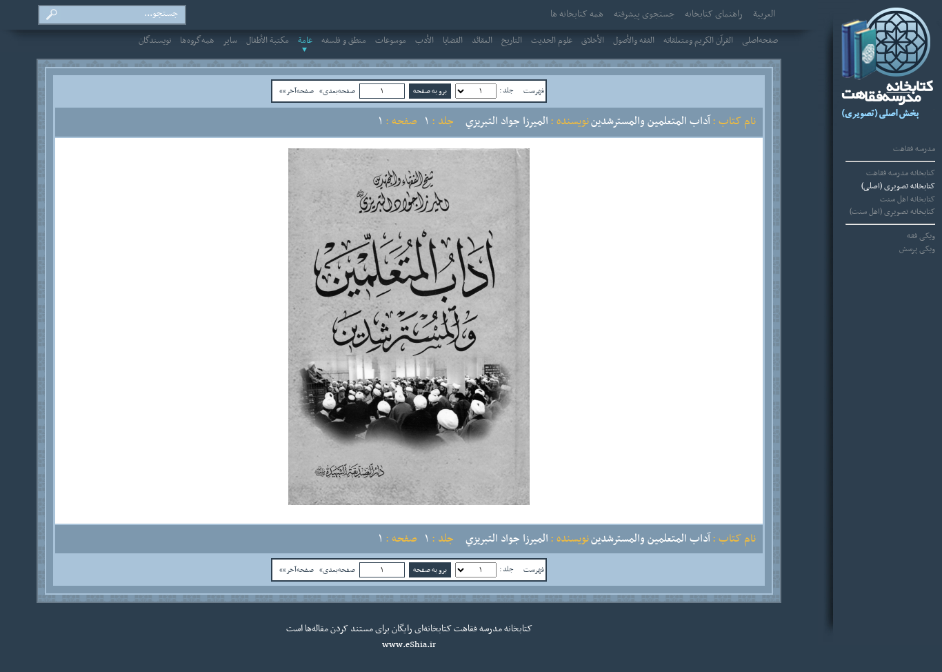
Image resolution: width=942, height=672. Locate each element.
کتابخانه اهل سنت (907, 199)
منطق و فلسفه (343, 40)
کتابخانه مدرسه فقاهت (900, 173)
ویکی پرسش (917, 249)
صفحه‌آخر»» (296, 91)
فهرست (533, 91)
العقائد (482, 40)
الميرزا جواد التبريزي (506, 121)
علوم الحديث (551, 40)
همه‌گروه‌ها (197, 40)
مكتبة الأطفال (267, 40)
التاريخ (511, 40)
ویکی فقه (921, 236)
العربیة (764, 14)
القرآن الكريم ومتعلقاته (698, 40)
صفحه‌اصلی (760, 40)
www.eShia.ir (409, 645)
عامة (305, 40)
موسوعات (390, 40)
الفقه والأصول (633, 40)
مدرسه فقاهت (914, 149)
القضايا (453, 40)
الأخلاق (592, 40)
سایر (230, 40)
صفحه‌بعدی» (337, 91)
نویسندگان (155, 40)
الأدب (424, 40)
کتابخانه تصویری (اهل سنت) (892, 212)
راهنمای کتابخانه (714, 14)
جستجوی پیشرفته (644, 14)
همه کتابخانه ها (576, 14)
